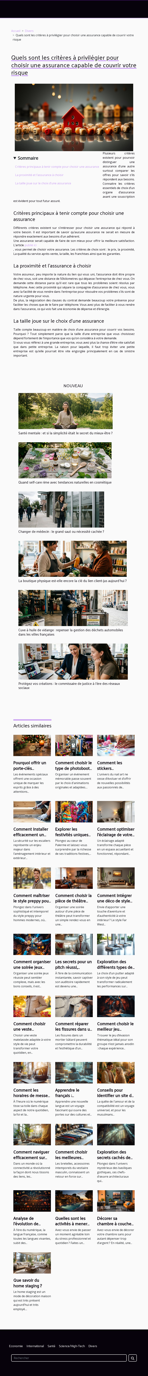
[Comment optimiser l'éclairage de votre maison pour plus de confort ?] (116, 811)
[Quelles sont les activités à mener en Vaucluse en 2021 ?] (74, 1201)
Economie (16, 1346)
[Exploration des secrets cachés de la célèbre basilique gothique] (116, 1134)
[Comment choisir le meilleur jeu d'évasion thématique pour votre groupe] (116, 1006)
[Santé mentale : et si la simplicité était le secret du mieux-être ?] (65, 411)
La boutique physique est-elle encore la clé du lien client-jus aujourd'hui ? (72, 581)
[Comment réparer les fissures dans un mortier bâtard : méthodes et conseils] (74, 1006)
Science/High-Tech (72, 1346)
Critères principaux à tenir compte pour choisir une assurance (57, 167)
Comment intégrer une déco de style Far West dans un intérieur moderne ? (115, 903)
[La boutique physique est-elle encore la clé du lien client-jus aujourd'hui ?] (72, 559)
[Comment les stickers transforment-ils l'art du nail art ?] (116, 745)
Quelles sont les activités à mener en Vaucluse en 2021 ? (71, 1226)
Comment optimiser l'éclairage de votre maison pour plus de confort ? (115, 837)
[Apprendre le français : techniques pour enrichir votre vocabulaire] (74, 1072)
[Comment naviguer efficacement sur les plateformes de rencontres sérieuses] (32, 1134)
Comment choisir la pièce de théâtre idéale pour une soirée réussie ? (73, 903)
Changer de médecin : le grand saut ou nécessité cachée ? (61, 531)
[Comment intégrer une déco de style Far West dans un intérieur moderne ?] (116, 878)
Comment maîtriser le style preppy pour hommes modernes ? (31, 903)
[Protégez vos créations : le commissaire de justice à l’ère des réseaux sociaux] (73, 661)
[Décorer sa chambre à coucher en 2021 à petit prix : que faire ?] (116, 1201)
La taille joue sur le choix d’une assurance (43, 183)
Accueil (15, 31)
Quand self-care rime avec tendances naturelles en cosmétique (65, 482)
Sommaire (28, 158)
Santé (51, 1346)
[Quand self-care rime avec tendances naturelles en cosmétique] (65, 460)
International (35, 1346)
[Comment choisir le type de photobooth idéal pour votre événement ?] (74, 745)
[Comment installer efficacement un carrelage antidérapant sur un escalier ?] (32, 811)
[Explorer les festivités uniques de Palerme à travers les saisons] (74, 811)
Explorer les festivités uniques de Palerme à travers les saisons (72, 837)
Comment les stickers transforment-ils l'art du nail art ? (112, 770)
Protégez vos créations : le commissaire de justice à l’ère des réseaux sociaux (69, 685)
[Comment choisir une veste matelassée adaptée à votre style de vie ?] (32, 1006)
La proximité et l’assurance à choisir (39, 175)
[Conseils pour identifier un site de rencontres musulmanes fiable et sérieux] (116, 1072)
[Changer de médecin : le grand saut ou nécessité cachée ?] (61, 509)
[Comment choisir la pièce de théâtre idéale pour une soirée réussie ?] (74, 878)
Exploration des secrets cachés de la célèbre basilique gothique (115, 1160)
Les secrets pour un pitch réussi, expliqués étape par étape (73, 969)
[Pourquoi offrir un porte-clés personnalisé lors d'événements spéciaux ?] (32, 745)
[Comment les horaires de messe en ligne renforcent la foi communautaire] (32, 1072)
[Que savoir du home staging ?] (32, 1263)
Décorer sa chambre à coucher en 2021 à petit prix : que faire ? (115, 1226)
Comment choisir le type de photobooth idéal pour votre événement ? (73, 770)
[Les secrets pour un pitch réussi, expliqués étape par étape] (74, 944)
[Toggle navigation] (10, 9)
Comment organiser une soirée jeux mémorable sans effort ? (32, 969)
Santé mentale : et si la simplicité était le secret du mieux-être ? (65, 433)
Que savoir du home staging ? (27, 1282)
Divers (29, 31)
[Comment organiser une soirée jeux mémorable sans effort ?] (32, 944)
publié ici (30, 245)
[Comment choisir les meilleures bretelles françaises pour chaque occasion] (74, 1134)
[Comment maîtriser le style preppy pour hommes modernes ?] (32, 878)
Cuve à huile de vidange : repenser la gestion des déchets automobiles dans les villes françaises (70, 632)
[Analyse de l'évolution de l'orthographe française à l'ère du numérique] (32, 1201)
